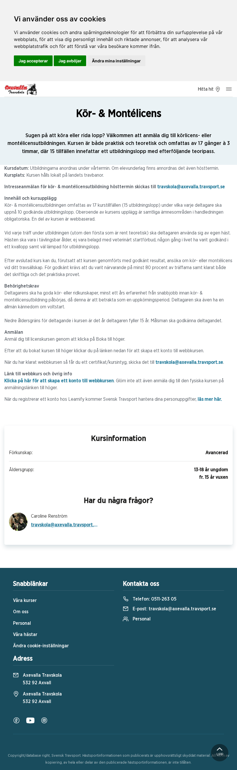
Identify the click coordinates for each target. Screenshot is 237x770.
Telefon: (154, 599)
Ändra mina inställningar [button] (116, 60)
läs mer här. (210, 399)
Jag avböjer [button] (70, 60)
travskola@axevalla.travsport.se (191, 186)
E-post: (174, 609)
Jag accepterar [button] (33, 60)
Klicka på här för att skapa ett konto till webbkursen (59, 381)
